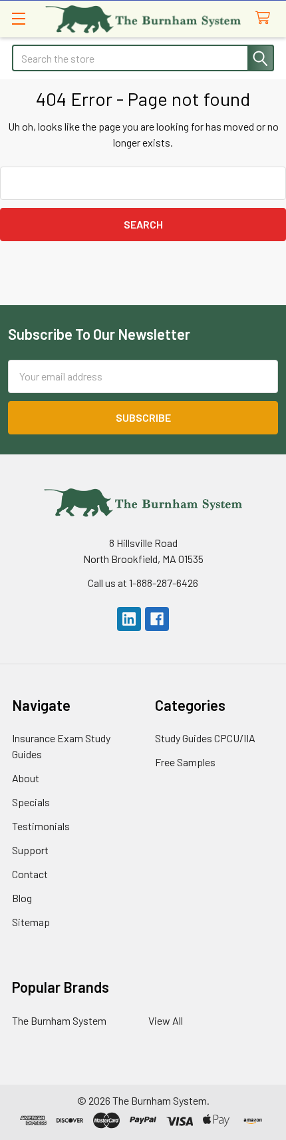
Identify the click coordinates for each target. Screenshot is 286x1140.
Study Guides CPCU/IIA (205, 738)
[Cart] (265, 18)
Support (30, 850)
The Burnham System (59, 1020)
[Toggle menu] (18, 18)
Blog (22, 897)
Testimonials (41, 826)
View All (165, 1020)
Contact (30, 873)
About (25, 778)
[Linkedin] (129, 619)
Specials (31, 802)
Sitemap (31, 921)
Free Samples (185, 762)
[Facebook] (157, 619)
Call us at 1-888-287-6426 (143, 582)
